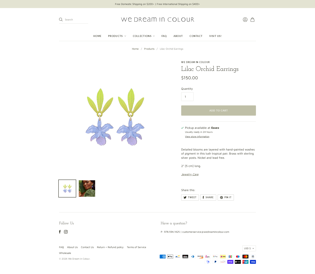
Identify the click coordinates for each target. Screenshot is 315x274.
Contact (196, 36)
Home (97, 36)
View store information (197, 136)
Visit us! (215, 36)
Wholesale (65, 252)
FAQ (164, 36)
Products (115, 36)
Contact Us (87, 247)
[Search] (61, 19)
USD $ (247, 248)
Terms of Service (136, 247)
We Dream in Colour (195, 62)
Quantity (187, 88)
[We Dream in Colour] (158, 19)
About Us (72, 247)
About (178, 36)
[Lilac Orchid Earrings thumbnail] (67, 188)
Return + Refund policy (110, 247)
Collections (142, 36)
